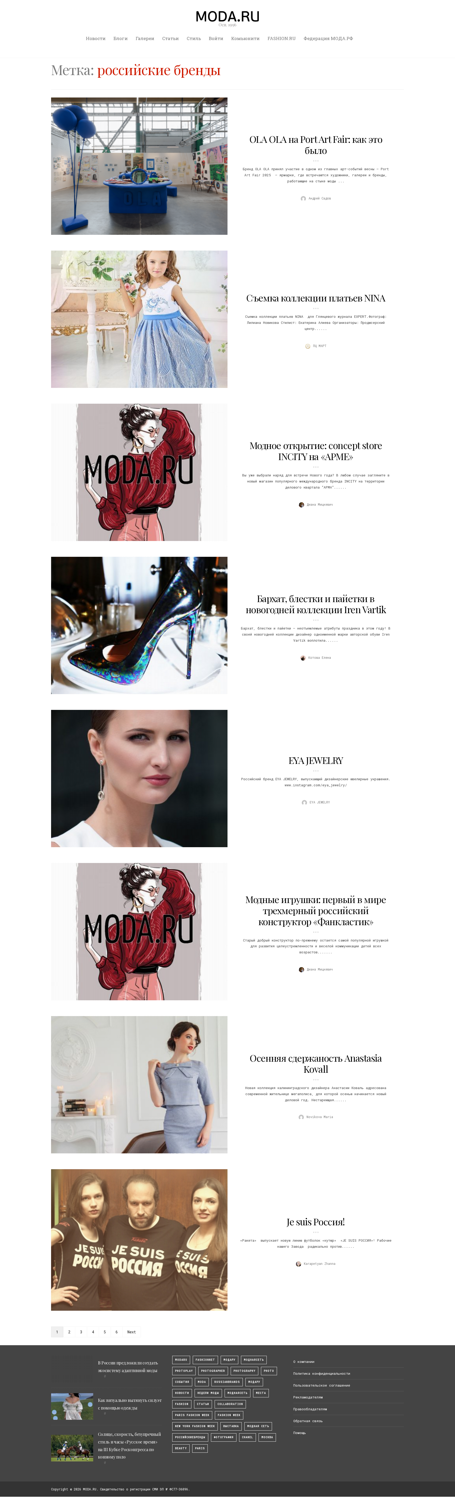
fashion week (229, 1415)
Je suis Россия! (315, 1221)
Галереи (145, 38)
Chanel (247, 1437)
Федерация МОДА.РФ (328, 38)
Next (131, 1331)
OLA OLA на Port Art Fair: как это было (315, 144)
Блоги (120, 38)
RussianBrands (227, 1382)
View (136, 166)
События (182, 1382)
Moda (202, 1382)
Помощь (299, 1432)
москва (267, 1437)
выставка (231, 1426)
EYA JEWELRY (316, 760)
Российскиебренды (190, 1437)
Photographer (213, 1371)
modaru (181, 1360)
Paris (200, 1448)
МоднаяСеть (254, 1360)
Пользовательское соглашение (321, 1385)
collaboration (230, 1404)
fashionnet (205, 1360)
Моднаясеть (238, 1393)
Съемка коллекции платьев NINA (315, 297)
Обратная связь (308, 1420)
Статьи (170, 38)
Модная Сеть (258, 1426)
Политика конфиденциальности (321, 1373)
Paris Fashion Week (192, 1415)
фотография (224, 1437)
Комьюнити (245, 38)
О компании (303, 1361)
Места (261, 1393)
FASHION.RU (282, 38)
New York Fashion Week (195, 1426)
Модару (254, 1382)
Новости (96, 38)
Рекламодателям (308, 1397)
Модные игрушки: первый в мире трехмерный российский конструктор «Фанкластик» (315, 910)
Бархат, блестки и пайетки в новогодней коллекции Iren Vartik (316, 604)
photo (269, 1371)
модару (229, 1360)
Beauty (181, 1448)
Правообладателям (310, 1409)
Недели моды (208, 1393)
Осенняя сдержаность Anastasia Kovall (316, 1063)
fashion (182, 1404)
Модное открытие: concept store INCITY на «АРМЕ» (316, 450)
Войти (216, 38)
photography (244, 1371)
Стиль (194, 38)
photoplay (184, 1371)
